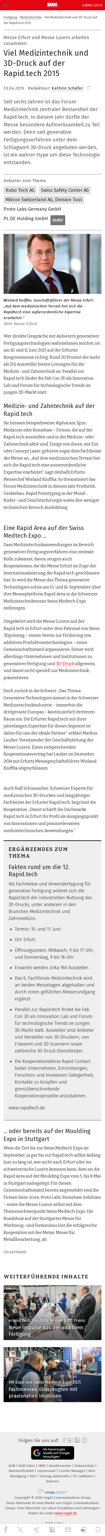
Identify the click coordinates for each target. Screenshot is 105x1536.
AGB (12, 1465)
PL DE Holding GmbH (26, 218)
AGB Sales (27, 1465)
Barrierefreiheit (22, 1471)
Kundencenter (60, 1465)
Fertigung (10, 17)
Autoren (52, 1481)
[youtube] (69, 1440)
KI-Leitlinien (84, 1476)
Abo (33, 1476)
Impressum (47, 1471)
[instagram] (83, 1440)
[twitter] (21, 1529)
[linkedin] (53, 1530)
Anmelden (92, 5)
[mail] (68, 1530)
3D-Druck (65, 663)
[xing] (37, 1530)
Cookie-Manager (72, 1471)
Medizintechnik (30, 17)
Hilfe (42, 1465)
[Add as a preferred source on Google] (52, 1453)
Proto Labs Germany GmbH (32, 209)
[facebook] (6, 1530)
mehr (57, 220)
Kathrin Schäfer (67, 88)
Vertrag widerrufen (55, 1476)
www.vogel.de (66, 1513)
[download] (83, 1530)
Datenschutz (85, 1465)
